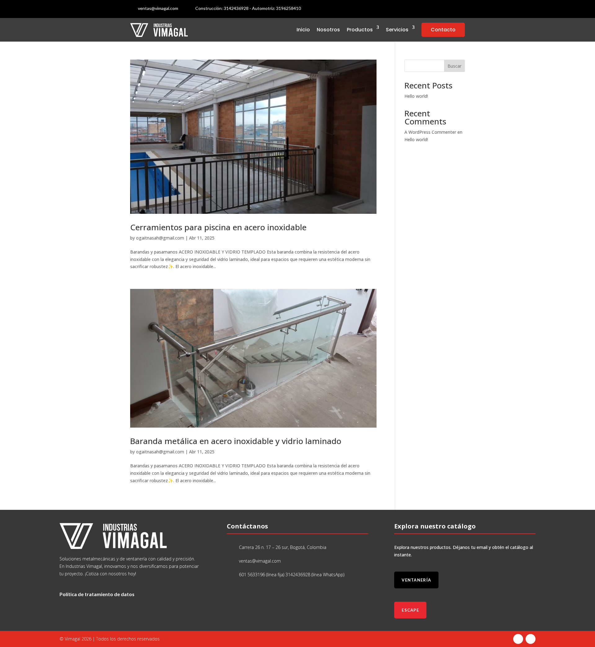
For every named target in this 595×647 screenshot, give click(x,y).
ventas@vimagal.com (158, 8)
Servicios (397, 29)
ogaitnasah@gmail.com (160, 238)
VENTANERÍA (416, 579)
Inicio (303, 29)
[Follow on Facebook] (447, 9)
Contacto (443, 29)
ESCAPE (410, 610)
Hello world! (416, 96)
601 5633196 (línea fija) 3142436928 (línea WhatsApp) (291, 574)
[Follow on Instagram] (460, 9)
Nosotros (328, 29)
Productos (360, 29)
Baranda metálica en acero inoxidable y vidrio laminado (235, 441)
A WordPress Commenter (430, 132)
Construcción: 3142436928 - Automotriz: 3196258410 (248, 8)
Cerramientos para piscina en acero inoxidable (218, 227)
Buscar (454, 66)
